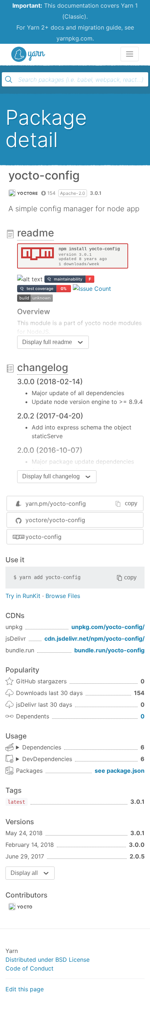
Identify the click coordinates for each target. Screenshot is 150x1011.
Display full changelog (51, 476)
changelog (42, 367)
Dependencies (41, 747)
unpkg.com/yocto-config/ (108, 626)
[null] (72, 255)
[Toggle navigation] (130, 54)
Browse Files (63, 595)
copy (131, 503)
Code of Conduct (29, 968)
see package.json (120, 770)
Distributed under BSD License (47, 959)
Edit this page (24, 989)
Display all (24, 873)
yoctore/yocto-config (55, 520)
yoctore (27, 193)
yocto (25, 907)
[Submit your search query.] (9, 79)
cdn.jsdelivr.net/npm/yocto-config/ (94, 638)
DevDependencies (47, 759)
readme (35, 233)
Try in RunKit (22, 595)
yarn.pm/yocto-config (55, 503)
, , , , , (38, 748)
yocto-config (43, 536)
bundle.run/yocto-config (109, 650)
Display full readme (47, 342)
